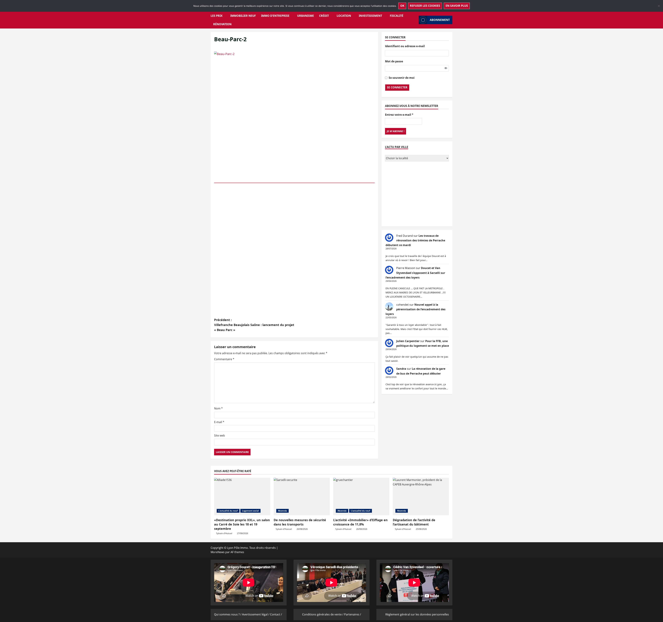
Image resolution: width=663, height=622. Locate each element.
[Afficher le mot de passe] (446, 68)
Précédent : (254, 325)
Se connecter (397, 87)
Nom (218, 408)
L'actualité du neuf (228, 510)
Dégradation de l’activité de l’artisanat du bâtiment (414, 522)
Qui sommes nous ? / (228, 614)
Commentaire (224, 359)
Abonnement (440, 20)
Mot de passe (394, 61)
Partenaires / (352, 614)
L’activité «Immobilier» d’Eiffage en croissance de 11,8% (360, 522)
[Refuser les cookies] (658, 6)
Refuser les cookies (425, 6)
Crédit (324, 16)
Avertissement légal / (256, 614)
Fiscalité (396, 16)
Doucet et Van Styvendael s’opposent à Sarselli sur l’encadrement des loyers (415, 272)
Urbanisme (305, 16)
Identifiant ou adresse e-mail (405, 46)
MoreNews (218, 552)
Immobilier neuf (243, 16)
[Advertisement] (417, 194)
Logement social (250, 510)
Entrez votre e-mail (399, 115)
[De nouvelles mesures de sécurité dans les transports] (302, 496)
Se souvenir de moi (402, 78)
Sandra (401, 369)
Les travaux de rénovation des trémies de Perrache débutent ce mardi (415, 240)
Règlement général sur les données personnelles (417, 614)
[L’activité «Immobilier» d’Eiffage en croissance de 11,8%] (361, 496)
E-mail (219, 422)
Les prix (217, 16)
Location (344, 16)
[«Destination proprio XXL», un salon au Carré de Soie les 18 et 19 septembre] (242, 496)
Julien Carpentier (408, 341)
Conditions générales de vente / (323, 614)
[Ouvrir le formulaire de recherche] (415, 20)
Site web (219, 435)
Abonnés (282, 510)
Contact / (276, 614)
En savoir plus (457, 6)
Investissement (370, 16)
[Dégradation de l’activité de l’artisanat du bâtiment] (421, 496)
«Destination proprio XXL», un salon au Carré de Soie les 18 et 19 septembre (242, 524)
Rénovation (222, 24)
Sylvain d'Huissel (224, 533)
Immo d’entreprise (275, 16)
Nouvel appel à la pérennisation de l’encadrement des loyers (415, 309)
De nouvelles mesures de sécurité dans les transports (300, 522)
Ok (402, 6)
